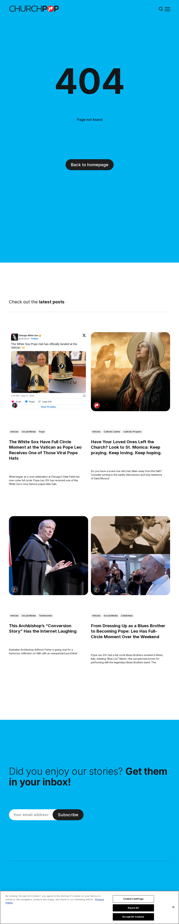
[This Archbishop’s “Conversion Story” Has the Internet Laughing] (48, 555)
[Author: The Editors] (96, 405)
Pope (42, 431)
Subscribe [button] (68, 814)
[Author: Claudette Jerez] (14, 405)
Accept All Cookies (133, 916)
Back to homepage (89, 164)
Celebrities (127, 615)
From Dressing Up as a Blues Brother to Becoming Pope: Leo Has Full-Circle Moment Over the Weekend (128, 631)
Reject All (133, 907)
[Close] (173, 907)
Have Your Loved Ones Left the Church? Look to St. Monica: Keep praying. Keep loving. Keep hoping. (126, 447)
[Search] (160, 9)
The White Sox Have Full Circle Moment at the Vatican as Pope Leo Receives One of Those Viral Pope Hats (45, 450)
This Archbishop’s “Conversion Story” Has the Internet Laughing (43, 628)
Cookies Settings (133, 898)
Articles (14, 431)
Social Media (29, 431)
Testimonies (45, 615)
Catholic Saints (112, 431)
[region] (89, 907)
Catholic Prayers (132, 431)
